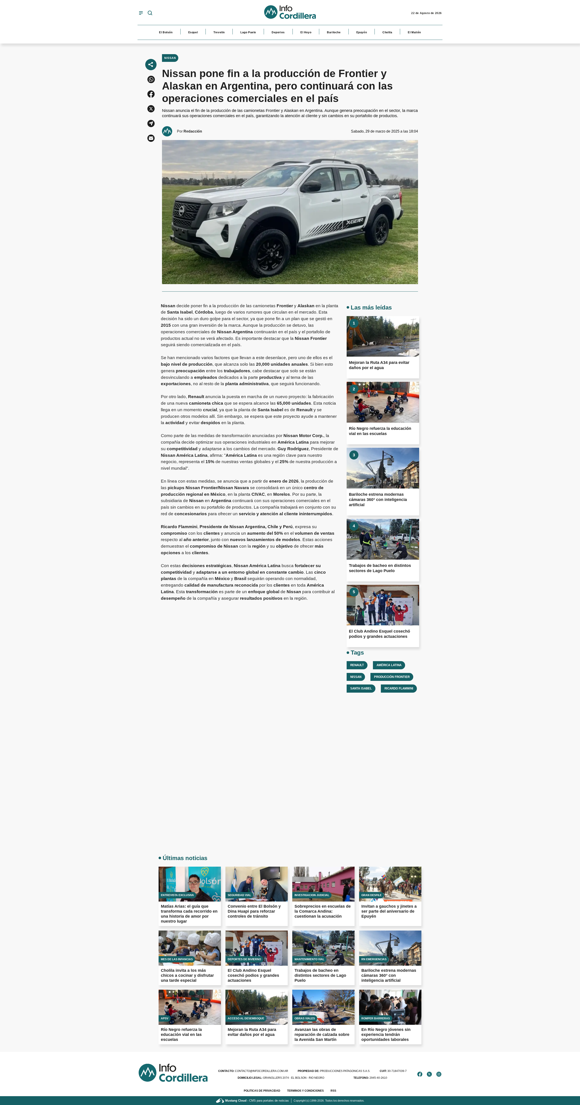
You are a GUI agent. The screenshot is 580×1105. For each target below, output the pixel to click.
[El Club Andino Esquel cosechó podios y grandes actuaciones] (383, 605)
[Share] (151, 64)
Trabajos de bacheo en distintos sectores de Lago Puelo (320, 975)
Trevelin (219, 32)
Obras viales (305, 1018)
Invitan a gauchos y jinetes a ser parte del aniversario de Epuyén (389, 911)
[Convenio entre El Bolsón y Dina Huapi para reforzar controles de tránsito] (256, 884)
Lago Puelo (248, 32)
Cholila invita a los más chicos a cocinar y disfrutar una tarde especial (187, 975)
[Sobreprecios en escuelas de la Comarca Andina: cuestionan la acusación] (323, 884)
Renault (357, 665)
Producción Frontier (392, 677)
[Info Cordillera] (290, 13)
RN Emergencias (374, 959)
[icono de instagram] (438, 1074)
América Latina (389, 665)
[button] (151, 79)
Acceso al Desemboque (246, 1018)
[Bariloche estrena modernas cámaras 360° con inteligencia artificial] (383, 468)
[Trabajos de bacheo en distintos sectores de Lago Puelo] (383, 539)
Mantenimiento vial (309, 959)
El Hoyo (305, 32)
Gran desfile (371, 895)
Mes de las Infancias (177, 959)
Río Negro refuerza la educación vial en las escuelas (181, 1034)
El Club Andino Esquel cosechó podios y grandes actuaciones (253, 975)
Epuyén (361, 32)
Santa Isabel (361, 688)
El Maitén (414, 32)
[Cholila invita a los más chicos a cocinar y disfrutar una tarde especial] (190, 948)
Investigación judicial (312, 895)
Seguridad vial (239, 895)
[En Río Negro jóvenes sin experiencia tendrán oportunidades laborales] (390, 1007)
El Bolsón (165, 32)
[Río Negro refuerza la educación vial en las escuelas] (383, 402)
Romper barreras (375, 1018)
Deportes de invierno (244, 959)
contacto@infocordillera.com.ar (253, 1071)
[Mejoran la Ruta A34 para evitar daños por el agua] (383, 336)
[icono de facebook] (419, 1074)
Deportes (278, 32)
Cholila (387, 32)
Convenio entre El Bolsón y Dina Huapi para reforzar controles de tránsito (254, 911)
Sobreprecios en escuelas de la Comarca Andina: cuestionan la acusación (323, 911)
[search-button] (150, 13)
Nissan (170, 58)
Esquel (193, 32)
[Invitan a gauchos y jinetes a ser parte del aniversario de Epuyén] (390, 884)
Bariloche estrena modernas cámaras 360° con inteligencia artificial (378, 499)
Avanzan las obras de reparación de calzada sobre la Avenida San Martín (322, 1034)
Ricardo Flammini (398, 688)
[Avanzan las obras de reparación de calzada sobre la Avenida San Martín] (323, 1007)
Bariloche (334, 32)
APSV (164, 1018)
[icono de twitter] (429, 1074)
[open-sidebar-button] (141, 13)
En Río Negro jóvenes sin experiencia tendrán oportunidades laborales (386, 1034)
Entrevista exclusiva (177, 895)
